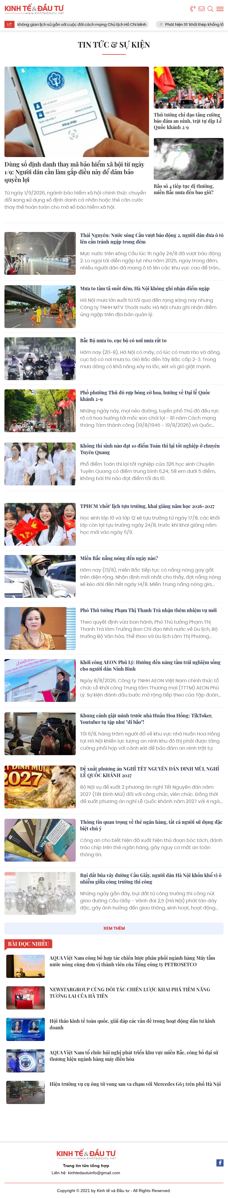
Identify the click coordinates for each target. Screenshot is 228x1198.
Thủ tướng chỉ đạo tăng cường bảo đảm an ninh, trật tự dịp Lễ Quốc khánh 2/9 (188, 121)
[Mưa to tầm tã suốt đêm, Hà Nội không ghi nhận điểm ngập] (40, 306)
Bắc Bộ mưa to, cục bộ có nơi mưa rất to (123, 340)
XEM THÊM (114, 928)
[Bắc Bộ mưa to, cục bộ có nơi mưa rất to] (40, 358)
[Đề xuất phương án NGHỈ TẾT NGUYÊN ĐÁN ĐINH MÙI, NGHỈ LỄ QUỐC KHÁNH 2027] (40, 787)
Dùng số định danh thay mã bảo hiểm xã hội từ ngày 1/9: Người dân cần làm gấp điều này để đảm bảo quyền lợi (74, 172)
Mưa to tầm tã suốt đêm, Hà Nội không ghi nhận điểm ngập (145, 288)
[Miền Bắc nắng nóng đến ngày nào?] (40, 576)
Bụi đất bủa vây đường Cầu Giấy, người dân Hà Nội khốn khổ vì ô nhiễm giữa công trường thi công (150, 878)
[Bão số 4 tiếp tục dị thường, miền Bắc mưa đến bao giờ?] (189, 159)
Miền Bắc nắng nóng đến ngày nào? (119, 558)
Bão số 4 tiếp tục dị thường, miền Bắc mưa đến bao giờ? (184, 189)
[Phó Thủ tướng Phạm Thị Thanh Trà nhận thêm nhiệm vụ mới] (40, 628)
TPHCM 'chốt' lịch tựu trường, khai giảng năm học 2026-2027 (147, 506)
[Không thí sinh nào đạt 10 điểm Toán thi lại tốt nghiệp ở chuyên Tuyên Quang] (40, 464)
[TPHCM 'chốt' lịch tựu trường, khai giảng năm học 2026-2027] (40, 524)
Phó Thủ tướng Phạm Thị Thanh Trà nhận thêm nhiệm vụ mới (148, 610)
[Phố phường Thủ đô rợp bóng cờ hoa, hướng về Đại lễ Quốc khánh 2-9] (40, 410)
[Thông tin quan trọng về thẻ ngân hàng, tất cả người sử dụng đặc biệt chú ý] (40, 840)
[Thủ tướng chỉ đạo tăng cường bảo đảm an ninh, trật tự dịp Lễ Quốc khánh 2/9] (189, 88)
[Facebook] (220, 1162)
